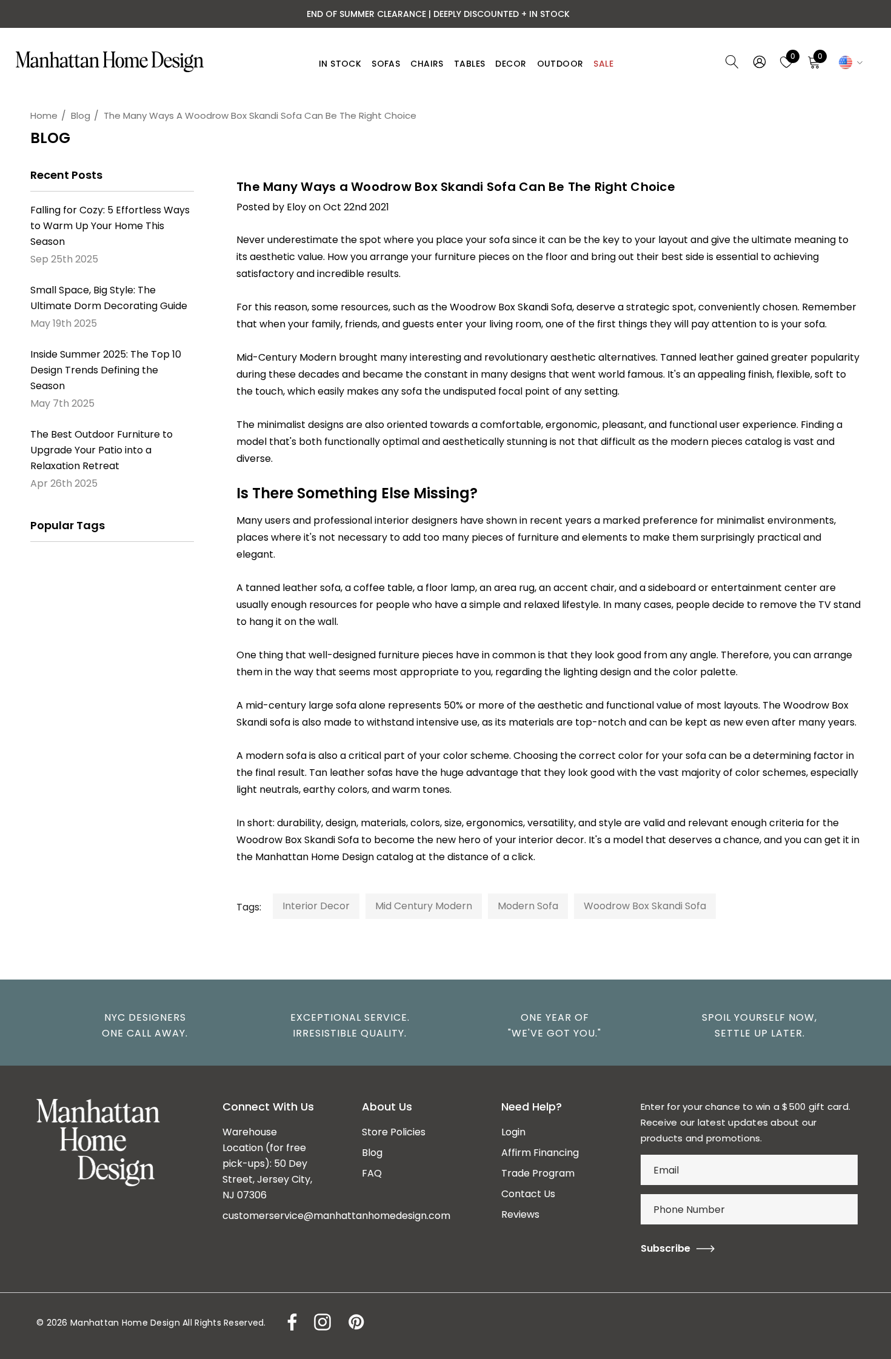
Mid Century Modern (423, 906)
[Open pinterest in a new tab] (355, 1322)
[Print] (545, 876)
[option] (138, 1025)
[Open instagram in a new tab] (321, 1322)
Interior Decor (316, 906)
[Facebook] (482, 876)
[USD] (849, 62)
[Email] (514, 876)
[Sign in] (758, 62)
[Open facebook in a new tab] (289, 1322)
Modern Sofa (528, 906)
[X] (577, 876)
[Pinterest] (610, 876)
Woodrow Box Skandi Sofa (511, 307)
